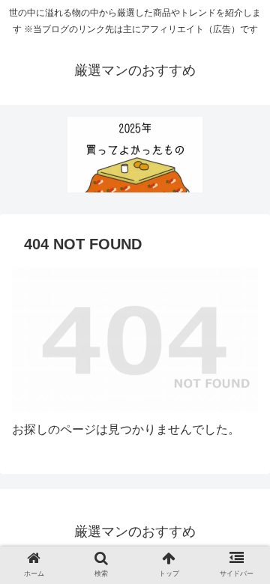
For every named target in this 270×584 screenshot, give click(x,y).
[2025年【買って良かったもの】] (135, 154)
